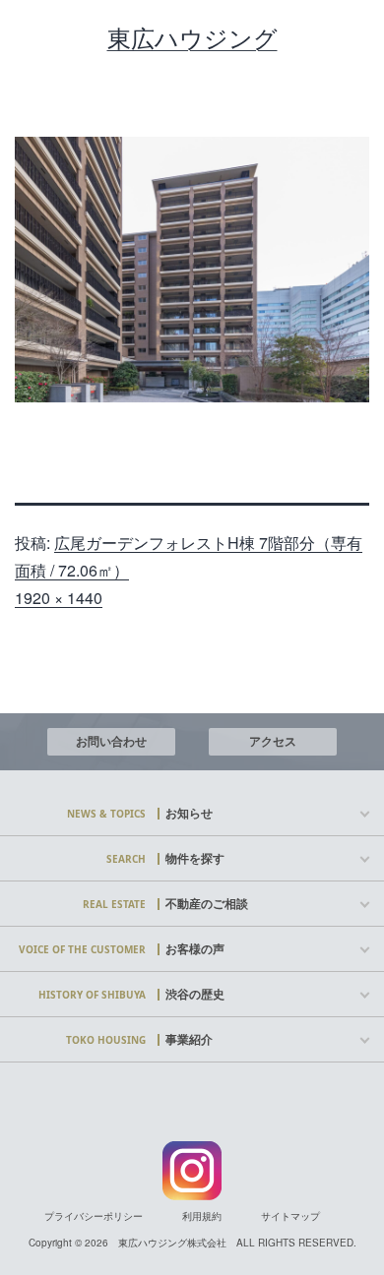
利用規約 (202, 1216)
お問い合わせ (111, 741)
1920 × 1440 (58, 597)
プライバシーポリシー (93, 1216)
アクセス (272, 741)
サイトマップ (290, 1216)
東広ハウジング (192, 38)
